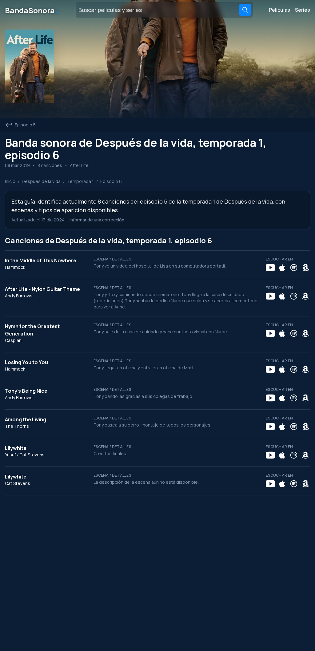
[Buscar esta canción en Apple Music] (282, 267)
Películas (279, 9)
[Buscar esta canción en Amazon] (305, 267)
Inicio (10, 181)
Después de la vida (41, 181)
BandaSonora (32, 9)
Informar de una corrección (97, 220)
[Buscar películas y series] (245, 10)
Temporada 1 (80, 181)
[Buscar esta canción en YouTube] (270, 267)
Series (302, 9)
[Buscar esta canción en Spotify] (293, 267)
